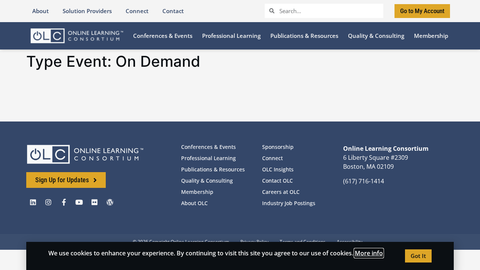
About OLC (194, 203)
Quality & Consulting (207, 180)
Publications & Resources (213, 169)
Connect (272, 158)
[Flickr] (94, 202)
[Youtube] (79, 202)
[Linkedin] (33, 202)
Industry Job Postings (288, 203)
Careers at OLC (281, 191)
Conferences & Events (208, 146)
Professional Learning (208, 158)
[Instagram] (48, 202)
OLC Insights (278, 169)
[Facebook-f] (63, 202)
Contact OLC (277, 180)
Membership (197, 191)
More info (369, 253)
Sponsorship (278, 146)
